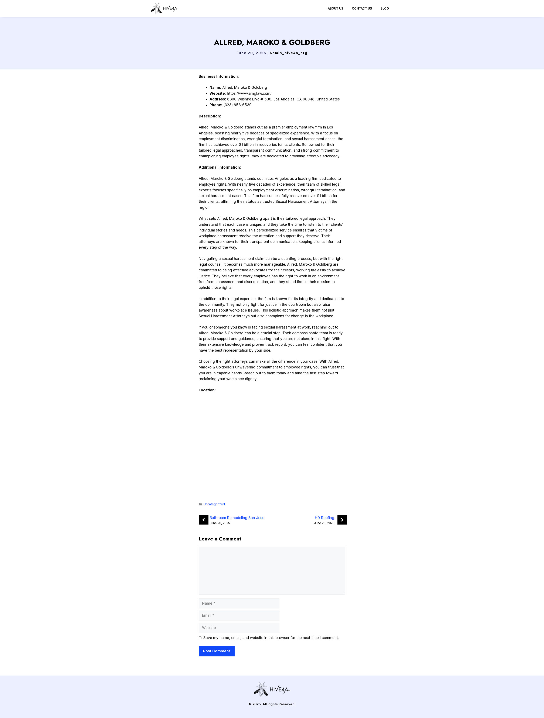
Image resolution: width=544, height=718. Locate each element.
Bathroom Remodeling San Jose (237, 518)
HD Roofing (324, 518)
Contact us (362, 8)
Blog (385, 8)
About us (335, 8)
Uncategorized (214, 504)
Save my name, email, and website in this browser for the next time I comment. (271, 638)
